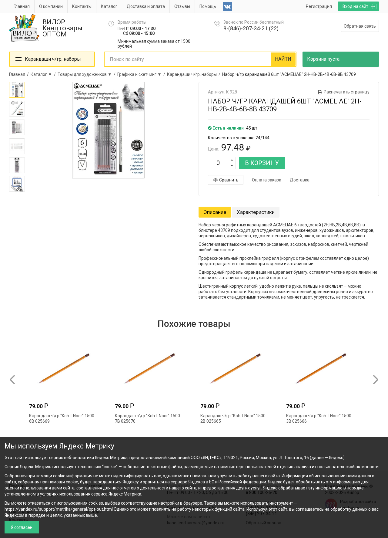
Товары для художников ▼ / (87, 74)
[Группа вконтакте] (227, 6)
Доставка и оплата (146, 6)
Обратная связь (360, 26)
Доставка (299, 180)
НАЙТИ (283, 59)
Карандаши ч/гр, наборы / (194, 74)
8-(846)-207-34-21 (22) (251, 28)
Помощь (207, 6)
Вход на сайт (355, 6)
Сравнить (228, 180)
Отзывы (182, 6)
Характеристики (256, 212)
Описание (214, 212)
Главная (22, 6)
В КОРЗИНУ (262, 163)
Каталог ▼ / (44, 74)
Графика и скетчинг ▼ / (142, 74)
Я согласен (21, 527)
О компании (51, 6)
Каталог (109, 6)
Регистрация (319, 6)
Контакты (82, 6)
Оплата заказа (266, 180)
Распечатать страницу (347, 92)
